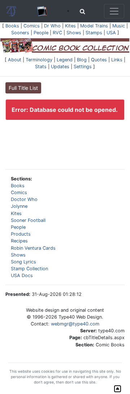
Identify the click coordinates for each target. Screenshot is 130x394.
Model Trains (94, 26)
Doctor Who (24, 199)
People (41, 32)
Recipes (19, 241)
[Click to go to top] (117, 388)
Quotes (99, 59)
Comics (31, 26)
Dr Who (52, 26)
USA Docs (22, 275)
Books (12, 26)
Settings (83, 66)
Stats (41, 66)
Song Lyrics (23, 261)
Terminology (39, 59)
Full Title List (23, 88)
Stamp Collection (29, 268)
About (14, 59)
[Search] (82, 11)
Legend (65, 59)
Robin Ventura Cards (33, 248)
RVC (57, 32)
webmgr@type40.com (75, 324)
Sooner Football (28, 220)
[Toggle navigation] (114, 11)
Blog (82, 59)
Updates (60, 66)
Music (118, 26)
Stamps (94, 32)
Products (21, 234)
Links (116, 59)
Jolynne (19, 206)
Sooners (20, 32)
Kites (70, 26)
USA (111, 32)
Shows (73, 32)
